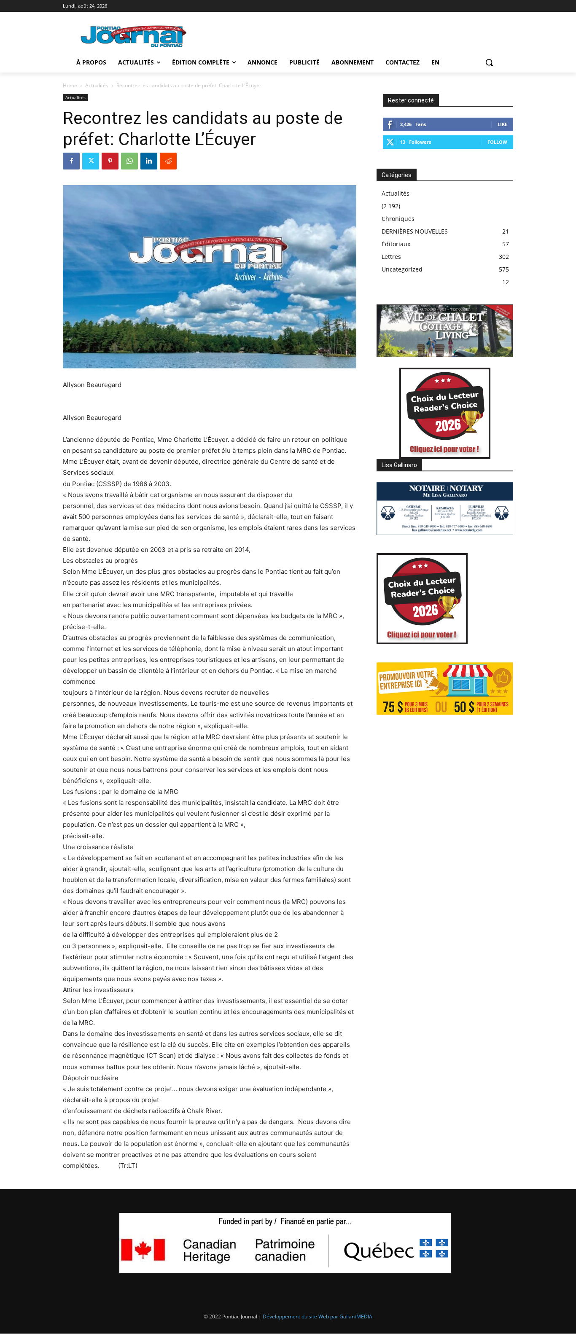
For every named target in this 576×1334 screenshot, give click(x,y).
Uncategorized (402, 269)
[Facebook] (71, 161)
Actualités (96, 85)
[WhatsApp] (129, 161)
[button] (489, 62)
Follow (497, 142)
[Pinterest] (110, 161)
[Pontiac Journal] (134, 36)
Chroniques (398, 219)
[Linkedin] (148, 161)
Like (502, 124)
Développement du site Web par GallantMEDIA (317, 1316)
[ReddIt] (168, 161)
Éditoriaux (396, 244)
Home (70, 85)
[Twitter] (90, 161)
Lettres (391, 257)
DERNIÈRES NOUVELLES (415, 231)
